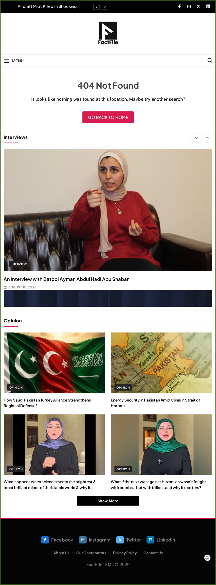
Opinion (15, 387)
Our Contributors (91, 552)
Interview (19, 264)
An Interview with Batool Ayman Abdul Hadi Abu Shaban (67, 279)
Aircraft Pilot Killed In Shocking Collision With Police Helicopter (46, 6)
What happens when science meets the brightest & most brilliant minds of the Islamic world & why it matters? (50, 487)
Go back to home (108, 117)
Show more (108, 501)
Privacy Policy (125, 552)
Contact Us (153, 552)
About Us (61, 552)
